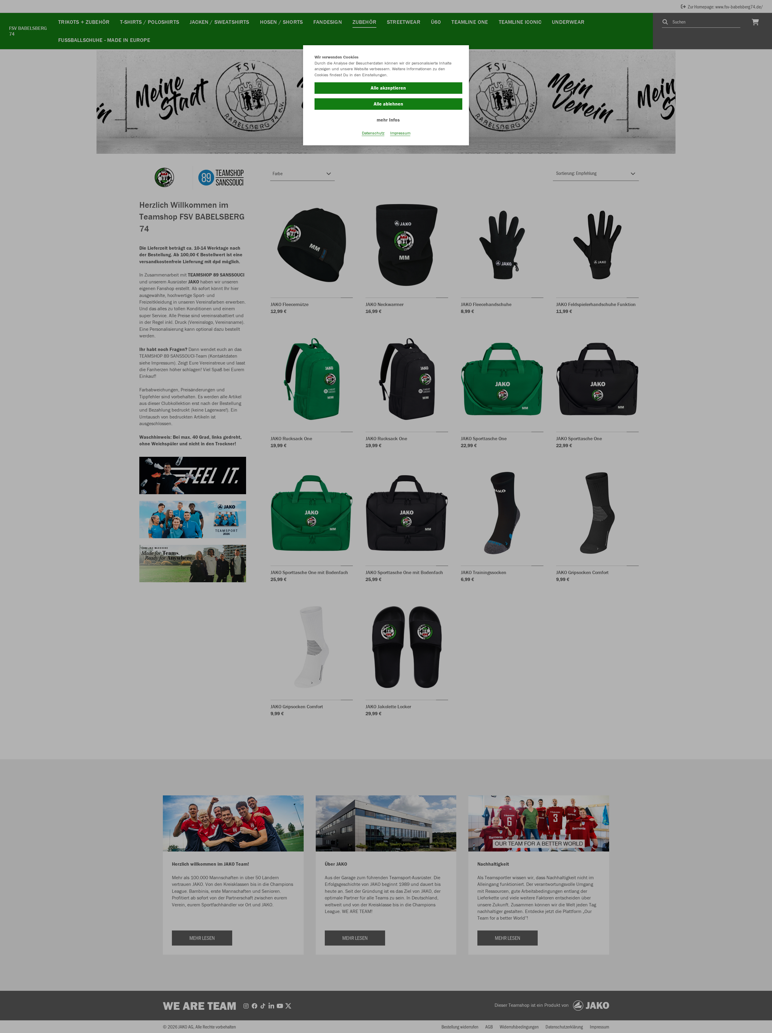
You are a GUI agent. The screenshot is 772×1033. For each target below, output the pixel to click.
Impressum (400, 133)
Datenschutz (373, 133)
